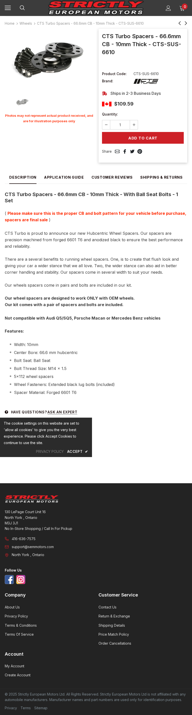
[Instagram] (20, 579)
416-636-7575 (24, 539)
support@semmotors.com (33, 547)
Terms (25, 708)
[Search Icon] (27, 7)
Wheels (26, 23)
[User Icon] (168, 8)
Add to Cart (143, 138)
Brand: (107, 81)
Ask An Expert (62, 412)
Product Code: (114, 74)
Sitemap (41, 708)
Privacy (11, 708)
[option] (49, 60)
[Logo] (96, 7)
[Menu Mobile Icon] (8, 8)
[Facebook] (9, 579)
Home (9, 23)
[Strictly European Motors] (95, 499)
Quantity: (110, 114)
